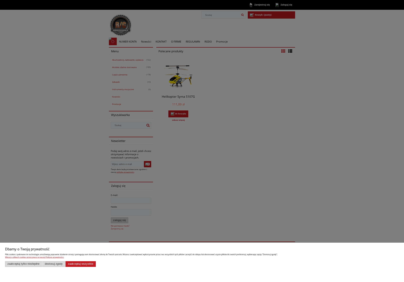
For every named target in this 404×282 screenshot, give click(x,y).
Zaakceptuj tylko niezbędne (23, 263)
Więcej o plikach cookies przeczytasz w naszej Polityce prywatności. (34, 257)
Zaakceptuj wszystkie (80, 263)
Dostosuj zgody (54, 263)
